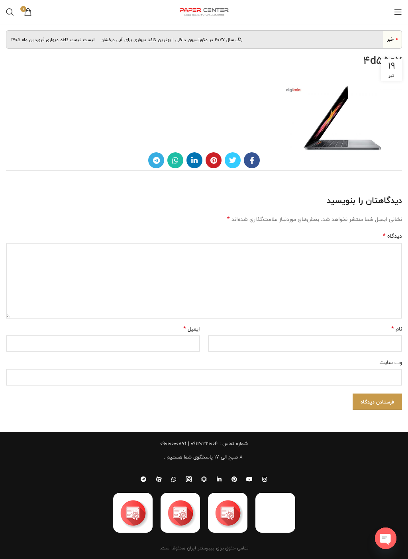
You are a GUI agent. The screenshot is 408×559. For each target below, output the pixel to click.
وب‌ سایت (390, 362)
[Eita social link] (189, 479)
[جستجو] (10, 12)
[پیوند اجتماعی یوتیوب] (249, 479)
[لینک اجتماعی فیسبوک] (252, 160)
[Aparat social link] (159, 479)
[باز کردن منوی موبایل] (398, 12)
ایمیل (191, 329)
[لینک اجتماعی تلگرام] (156, 160)
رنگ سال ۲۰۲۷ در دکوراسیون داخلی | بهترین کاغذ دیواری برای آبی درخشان (175, 39)
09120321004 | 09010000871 (189, 443)
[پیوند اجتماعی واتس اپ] (175, 160)
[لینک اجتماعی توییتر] (233, 160)
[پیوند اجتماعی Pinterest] (214, 160)
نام (396, 329)
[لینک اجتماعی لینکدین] (194, 160)
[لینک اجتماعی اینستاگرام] (265, 479)
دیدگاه (392, 236)
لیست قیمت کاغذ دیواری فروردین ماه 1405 (56, 39)
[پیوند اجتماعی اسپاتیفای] (204, 479)
